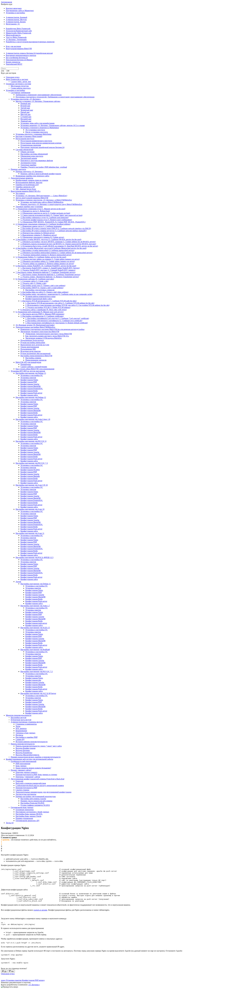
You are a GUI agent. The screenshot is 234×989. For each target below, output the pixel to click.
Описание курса (12, 77)
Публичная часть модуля (21, 720)
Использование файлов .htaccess (29, 182)
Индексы (19, 735)
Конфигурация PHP (28, 382)
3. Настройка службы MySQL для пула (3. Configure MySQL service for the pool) (48, 239)
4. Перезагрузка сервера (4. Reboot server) (37, 233)
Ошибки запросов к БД (25, 187)
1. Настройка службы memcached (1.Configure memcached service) (47, 250)
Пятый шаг (25, 112)
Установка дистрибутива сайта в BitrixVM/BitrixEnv (41, 202)
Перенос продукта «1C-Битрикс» (29, 171)
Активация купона (28, 163)
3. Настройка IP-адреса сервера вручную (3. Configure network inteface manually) (53, 231)
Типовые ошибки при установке (29, 207)
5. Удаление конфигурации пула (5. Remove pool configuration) (46, 220)
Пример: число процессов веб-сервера (36, 801)
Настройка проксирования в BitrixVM (36, 356)
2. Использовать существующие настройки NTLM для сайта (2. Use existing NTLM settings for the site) (67, 305)
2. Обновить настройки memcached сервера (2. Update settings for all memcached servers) (56, 253)
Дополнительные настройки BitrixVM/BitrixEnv (35, 327)
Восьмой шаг (25, 119)
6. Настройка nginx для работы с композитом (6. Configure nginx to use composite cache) (56, 294)
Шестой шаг (25, 114)
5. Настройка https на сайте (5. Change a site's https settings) (44, 292)
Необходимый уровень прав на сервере (32, 180)
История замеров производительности (32, 742)
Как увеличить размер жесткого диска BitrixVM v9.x (47, 336)
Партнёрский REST (14, 64)
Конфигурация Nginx (29, 380)
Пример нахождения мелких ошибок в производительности (36, 757)
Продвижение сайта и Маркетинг (20, 11)
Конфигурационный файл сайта (38, 299)
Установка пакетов (28, 378)
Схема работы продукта (21, 88)
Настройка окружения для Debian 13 (31, 373)
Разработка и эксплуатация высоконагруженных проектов (30, 42)
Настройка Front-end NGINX (32, 803)
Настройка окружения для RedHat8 (35, 649)
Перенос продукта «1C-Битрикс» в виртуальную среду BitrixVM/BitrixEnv (51, 204)
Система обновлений (24, 150)
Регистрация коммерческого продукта (36, 141)
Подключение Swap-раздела (32, 340)
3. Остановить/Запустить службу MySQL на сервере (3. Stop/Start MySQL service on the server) (59, 246)
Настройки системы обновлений (34, 154)
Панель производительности (23, 744)
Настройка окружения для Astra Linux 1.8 (33, 419)
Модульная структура (20, 86)
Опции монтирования (29, 347)
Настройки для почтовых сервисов (39, 290)
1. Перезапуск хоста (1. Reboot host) (35, 211)
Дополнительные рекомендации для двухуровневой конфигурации (43, 792)
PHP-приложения (23, 764)
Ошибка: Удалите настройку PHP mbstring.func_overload (43, 167)
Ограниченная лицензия (30, 145)
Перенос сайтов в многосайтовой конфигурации (40, 174)
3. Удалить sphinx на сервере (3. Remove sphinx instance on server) (47, 264)
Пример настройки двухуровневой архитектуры (36, 796)
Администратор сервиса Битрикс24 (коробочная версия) (29, 53)
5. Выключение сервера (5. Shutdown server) (38, 235)
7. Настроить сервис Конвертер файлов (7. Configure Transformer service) (45, 272)
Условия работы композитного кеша (40, 296)
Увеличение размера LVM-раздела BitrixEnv (43, 338)
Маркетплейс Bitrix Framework (18, 33)
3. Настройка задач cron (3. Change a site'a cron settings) (42, 285)
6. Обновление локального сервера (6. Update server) (42, 237)
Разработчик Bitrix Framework (18, 29)
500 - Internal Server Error (26, 189)
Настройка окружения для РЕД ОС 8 (31, 441)
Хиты (18, 726)
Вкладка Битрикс (23, 750)
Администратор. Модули (16, 20)
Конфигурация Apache (29, 384)
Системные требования (20, 92)
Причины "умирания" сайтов (28, 777)
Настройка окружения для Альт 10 (30, 509)
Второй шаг (25, 106)
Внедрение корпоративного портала (21, 55)
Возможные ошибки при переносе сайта (32, 176)
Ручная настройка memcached (32, 342)
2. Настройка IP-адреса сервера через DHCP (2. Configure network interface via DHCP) (55, 228)
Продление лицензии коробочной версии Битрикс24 (42, 147)
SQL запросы (21, 728)
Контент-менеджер (14, 8)
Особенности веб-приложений (23, 761)
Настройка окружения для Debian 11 (35, 584)
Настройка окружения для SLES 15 (35, 628)
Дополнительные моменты (22, 178)
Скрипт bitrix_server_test (21, 82)
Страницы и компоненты (26, 724)
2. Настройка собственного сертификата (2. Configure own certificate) (53, 321)
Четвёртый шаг (26, 110)
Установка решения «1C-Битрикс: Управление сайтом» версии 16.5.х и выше (52, 125)
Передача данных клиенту (26, 772)
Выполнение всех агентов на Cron (34, 345)
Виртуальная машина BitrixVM (19, 49)
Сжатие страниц (22, 790)
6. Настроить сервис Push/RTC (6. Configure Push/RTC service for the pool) (46, 266)
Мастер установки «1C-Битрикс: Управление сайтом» (38, 101)
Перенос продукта (18, 169)
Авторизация (6, 2)
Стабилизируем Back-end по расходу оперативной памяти (40, 785)
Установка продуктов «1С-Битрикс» (26, 99)
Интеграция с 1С (13, 24)
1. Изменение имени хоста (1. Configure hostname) (41, 226)
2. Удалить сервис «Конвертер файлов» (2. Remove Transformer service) (49, 277)
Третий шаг (25, 108)
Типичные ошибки (28, 165)
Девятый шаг (25, 121)
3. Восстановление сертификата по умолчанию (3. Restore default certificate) (56, 323)
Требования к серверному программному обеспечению (39, 95)
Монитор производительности (18, 715)
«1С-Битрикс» (34, 985)
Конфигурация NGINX (30, 470)
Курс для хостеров (13, 46)
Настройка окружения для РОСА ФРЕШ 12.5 (34, 557)
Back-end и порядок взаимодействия (31, 783)
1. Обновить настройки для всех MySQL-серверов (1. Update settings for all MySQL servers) (58, 242)
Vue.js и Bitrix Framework (16, 37)
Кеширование (21, 731)
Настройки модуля (18, 717)
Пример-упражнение (24, 818)
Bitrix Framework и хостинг (17, 79)
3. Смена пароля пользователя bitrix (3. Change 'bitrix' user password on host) (51, 215)
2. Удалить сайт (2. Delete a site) (33, 283)
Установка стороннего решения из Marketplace (39, 128)
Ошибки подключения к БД (27, 185)
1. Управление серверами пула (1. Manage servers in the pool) (40, 209)
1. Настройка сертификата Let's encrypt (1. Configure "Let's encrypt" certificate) (57, 318)
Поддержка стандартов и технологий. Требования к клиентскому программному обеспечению (55, 97)
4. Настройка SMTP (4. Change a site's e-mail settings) (41, 288)
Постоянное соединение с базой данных (32, 812)
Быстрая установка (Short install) (29, 136)
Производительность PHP (26, 788)
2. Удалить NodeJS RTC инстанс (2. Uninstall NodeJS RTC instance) (47, 270)
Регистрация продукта (25, 139)
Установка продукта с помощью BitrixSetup (33, 134)
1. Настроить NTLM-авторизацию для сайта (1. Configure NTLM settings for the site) (59, 303)
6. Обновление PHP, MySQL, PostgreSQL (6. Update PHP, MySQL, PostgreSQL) (53, 222)
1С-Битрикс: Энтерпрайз (16, 39)
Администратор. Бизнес (16, 22)
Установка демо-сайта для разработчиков (37, 123)
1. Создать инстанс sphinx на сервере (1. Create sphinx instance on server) (50, 259)
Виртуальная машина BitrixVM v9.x (25, 191)
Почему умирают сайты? (21, 770)
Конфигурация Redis (29, 391)
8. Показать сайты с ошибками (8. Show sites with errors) (43, 310)
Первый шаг (25, 103)
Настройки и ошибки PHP (27, 737)
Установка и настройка (15, 13)
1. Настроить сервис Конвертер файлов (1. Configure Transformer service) (50, 275)
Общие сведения (27, 152)
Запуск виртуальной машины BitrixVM (32, 198)
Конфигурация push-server (36, 623)
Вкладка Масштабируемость (27, 755)
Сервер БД (20, 739)
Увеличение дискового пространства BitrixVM (39, 332)
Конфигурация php (33, 680)
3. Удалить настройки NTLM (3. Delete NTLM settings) (47, 307)
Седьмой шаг (25, 117)
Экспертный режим (28, 158)
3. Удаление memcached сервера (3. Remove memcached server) (46, 255)
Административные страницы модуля (26, 722)
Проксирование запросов (35, 360)
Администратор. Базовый (16, 17)
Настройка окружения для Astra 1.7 (35, 606)
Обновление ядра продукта (31, 156)
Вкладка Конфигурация (25, 748)
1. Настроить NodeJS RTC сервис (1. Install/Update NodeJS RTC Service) (50, 268)
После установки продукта (36, 132)
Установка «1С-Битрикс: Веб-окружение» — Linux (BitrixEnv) (41, 196)
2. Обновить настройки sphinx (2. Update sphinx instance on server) (47, 261)
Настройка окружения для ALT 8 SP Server (38, 693)
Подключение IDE (28, 349)
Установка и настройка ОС (31, 375)
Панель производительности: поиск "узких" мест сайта (39, 746)
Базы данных (21, 766)
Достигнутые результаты (26, 794)
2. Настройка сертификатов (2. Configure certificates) (41, 316)
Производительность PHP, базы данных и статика (36, 774)
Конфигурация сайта (29, 395)
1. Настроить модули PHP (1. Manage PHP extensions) (42, 314)
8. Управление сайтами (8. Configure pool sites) (35, 279)
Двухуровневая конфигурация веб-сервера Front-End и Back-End (37, 779)
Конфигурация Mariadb (30, 476)
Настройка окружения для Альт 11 (30, 533)
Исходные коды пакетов (30, 351)
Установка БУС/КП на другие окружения (28, 371)
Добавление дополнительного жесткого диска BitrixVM (48, 334)
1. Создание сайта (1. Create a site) (34, 281)
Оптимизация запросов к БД (27, 821)
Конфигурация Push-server (31, 393)
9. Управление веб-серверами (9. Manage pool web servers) (39, 312)
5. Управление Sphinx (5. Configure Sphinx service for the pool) (41, 257)
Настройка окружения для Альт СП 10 (32, 485)
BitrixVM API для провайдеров (28, 362)
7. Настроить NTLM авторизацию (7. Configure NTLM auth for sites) (48, 301)
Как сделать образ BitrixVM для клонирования (35, 369)
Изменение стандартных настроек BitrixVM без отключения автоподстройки (52, 329)
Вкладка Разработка (24, 753)
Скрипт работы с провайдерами (33, 367)
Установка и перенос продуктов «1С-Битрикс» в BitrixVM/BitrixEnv (44, 200)
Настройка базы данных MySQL (29, 814)
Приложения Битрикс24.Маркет (19, 60)
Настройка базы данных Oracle (28, 816)
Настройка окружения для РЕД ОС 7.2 (36, 671)
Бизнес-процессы (13, 62)
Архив (18, 582)
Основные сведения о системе (18, 84)
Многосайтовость (13, 35)
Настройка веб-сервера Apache (33, 799)
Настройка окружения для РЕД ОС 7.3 (32, 463)
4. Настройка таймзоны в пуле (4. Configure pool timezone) (44, 217)
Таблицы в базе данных (25, 733)
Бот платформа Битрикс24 (17, 58)
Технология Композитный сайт (19, 31)
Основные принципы (25, 810)
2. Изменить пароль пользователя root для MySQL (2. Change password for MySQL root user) (58, 244)
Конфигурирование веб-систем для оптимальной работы (29, 759)
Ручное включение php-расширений (35, 353)
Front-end (19, 781)
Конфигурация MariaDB (30, 386)
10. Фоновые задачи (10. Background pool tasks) (35, 325)
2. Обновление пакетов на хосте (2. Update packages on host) (45, 213)
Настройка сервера (33, 358)
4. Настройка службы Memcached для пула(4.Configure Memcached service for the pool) (51, 248)
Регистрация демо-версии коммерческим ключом (40, 143)
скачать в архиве (40, 910)
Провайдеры (25, 364)
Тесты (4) (10, 823)
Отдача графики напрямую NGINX (35, 805)
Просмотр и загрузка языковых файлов (36, 160)
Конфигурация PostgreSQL (31, 389)
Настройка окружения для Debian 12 (31, 397)
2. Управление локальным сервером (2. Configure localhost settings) (43, 224)
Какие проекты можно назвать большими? (33, 768)
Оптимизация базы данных (22, 807)
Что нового (20, 193)
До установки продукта (35, 130)
